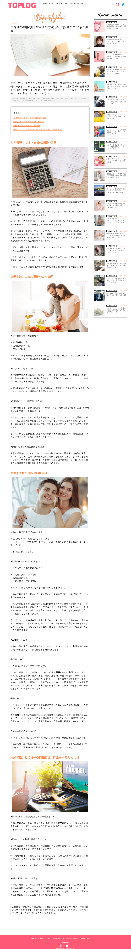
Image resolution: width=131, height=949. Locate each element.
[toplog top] (22, 5)
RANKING (80, 3)
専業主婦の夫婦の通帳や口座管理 (28, 122)
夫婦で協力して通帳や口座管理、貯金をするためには (37, 129)
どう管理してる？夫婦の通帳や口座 (29, 118)
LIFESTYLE (59, 3)
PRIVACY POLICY (86, 938)
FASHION (44, 3)
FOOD (66, 3)
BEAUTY (51, 3)
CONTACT (76, 938)
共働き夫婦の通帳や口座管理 (26, 126)
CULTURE (73, 3)
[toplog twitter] (124, 4)
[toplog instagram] (119, 4)
